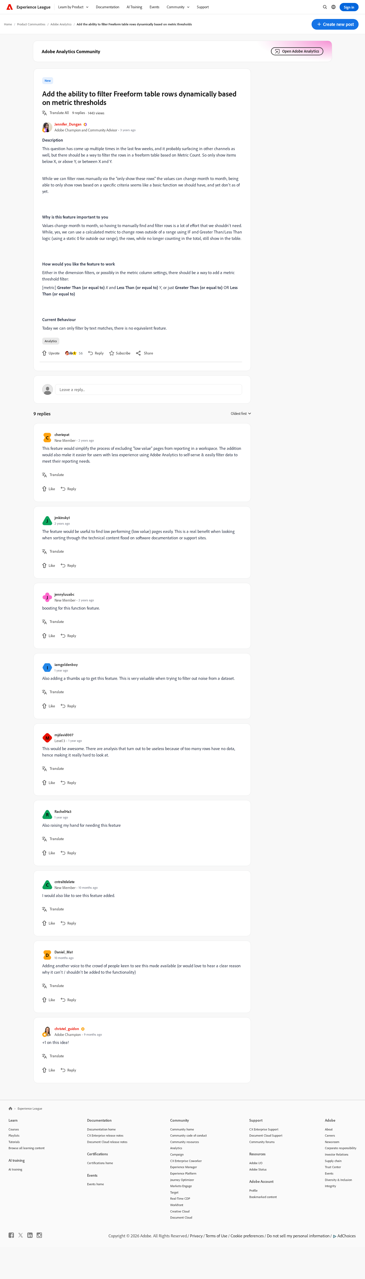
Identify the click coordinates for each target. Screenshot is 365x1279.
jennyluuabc (64, 594)
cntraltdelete (65, 881)
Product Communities (31, 24)
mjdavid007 (64, 734)
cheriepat (62, 434)
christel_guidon (67, 1028)
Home (8, 24)
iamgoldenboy (66, 664)
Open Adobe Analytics (300, 51)
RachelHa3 (63, 811)
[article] (141, 462)
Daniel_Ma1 (64, 952)
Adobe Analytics (61, 24)
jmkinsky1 (62, 517)
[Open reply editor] (142, 389)
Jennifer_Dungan (68, 124)
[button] (335, 24)
